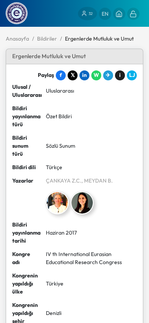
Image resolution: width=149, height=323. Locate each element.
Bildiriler (47, 38)
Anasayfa (17, 38)
